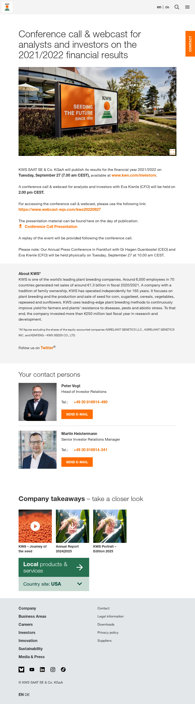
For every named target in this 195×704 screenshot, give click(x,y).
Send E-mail (77, 414)
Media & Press (32, 656)
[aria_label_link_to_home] (7, 7)
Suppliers (105, 640)
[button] (35, 532)
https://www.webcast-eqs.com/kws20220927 (60, 209)
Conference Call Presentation (51, 226)
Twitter (47, 347)
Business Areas (32, 616)
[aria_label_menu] (187, 7)
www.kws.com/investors (134, 175)
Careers (26, 624)
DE (27, 694)
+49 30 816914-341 (90, 449)
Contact (103, 608)
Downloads (106, 624)
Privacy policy (108, 632)
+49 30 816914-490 (90, 402)
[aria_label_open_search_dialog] (177, 7)
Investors (27, 632)
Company (27, 608)
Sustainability (31, 648)
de (167, 7)
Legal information (111, 616)
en (159, 7)
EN (21, 694)
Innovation (28, 640)
